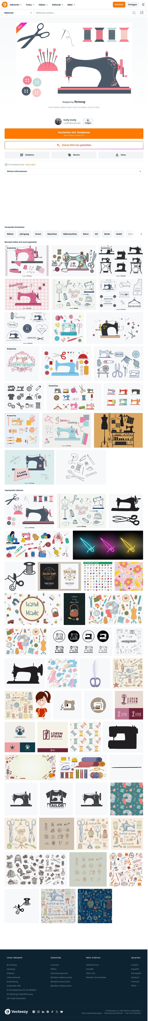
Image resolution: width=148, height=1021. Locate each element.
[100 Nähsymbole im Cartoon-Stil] (97, 576)
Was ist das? (30, 164)
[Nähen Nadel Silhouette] (126, 767)
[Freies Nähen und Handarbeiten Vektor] (66, 363)
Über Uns (90, 973)
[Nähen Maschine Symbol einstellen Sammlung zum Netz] (81, 641)
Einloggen (130, 4)
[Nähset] (81, 467)
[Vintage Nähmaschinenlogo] (22, 363)
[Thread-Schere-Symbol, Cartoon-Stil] (95, 673)
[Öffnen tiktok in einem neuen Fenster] (52, 1011)
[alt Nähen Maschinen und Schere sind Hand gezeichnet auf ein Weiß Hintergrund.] (126, 511)
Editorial (56, 4)
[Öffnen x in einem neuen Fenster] (57, 1011)
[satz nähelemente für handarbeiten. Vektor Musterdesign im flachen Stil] (126, 799)
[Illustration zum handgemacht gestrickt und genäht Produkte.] (33, 609)
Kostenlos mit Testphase (73, 134)
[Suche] (132, 12)
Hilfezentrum (92, 964)
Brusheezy (12, 964)
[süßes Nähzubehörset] (22, 430)
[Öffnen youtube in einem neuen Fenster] (61, 1011)
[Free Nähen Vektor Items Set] (29, 511)
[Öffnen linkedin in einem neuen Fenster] (43, 1011)
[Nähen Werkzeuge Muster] (129, 576)
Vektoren (14, 4)
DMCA (53, 969)
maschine (52, 234)
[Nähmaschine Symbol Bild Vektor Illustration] (67, 705)
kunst (38, 234)
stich (130, 234)
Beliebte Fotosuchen (60, 981)
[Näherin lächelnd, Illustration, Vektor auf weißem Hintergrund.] (43, 705)
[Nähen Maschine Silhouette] (25, 673)
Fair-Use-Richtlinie (131, 1013)
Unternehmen (13, 977)
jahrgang (24, 234)
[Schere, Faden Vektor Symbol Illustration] (22, 906)
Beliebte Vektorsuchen (61, 977)
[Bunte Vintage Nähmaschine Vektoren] (123, 397)
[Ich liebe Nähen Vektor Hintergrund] (29, 467)
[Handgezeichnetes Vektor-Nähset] (74, 294)
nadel (119, 234)
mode (107, 234)
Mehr (70, 4)
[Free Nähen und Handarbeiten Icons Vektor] (24, 397)
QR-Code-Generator (16, 998)
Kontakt (89, 969)
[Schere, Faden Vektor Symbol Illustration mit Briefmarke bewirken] (20, 576)
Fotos (29, 4)
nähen (10, 234)
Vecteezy (11, 969)
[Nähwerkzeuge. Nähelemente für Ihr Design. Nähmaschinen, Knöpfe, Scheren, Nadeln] (129, 641)
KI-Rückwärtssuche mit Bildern (21, 990)
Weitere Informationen (17, 171)
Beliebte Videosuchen (60, 985)
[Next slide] (136, 234)
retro (86, 234)
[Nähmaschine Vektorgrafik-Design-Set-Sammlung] (74, 397)
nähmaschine (70, 234)
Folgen (87, 123)
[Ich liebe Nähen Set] (66, 430)
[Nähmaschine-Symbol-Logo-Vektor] (21, 799)
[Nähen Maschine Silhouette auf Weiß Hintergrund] (123, 737)
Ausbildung (12, 981)
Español (133, 969)
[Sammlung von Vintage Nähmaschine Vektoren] (121, 261)
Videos (42, 4)
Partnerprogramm (59, 973)
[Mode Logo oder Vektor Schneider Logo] (129, 705)
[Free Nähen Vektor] (118, 363)
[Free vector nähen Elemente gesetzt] (27, 261)
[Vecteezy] (5, 5)
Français (133, 981)
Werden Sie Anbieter (96, 977)
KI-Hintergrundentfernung (20, 994)
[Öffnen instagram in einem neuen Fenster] (38, 1011)
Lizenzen (54, 964)
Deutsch (133, 977)
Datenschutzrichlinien (111, 1013)
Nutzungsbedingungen (89, 1013)
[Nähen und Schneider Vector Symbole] (118, 430)
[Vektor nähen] (114, 328)
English (133, 964)
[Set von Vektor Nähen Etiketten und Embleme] (121, 294)
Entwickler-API (13, 985)
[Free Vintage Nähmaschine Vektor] (74, 261)
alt (96, 234)
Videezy (10, 973)
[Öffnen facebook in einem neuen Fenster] (34, 1011)
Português (134, 973)
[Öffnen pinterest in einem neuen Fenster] (48, 1011)
